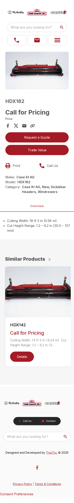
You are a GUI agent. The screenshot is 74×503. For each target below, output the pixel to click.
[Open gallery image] (37, 70)
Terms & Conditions (48, 484)
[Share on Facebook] (7, 125)
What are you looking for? (31, 27)
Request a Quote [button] (37, 137)
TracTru (51, 452)
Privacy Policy (22, 484)
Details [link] (22, 357)
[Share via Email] (24, 125)
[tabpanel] (37, 71)
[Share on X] (16, 125)
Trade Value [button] (37, 150)
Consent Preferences (16, 494)
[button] (16, 40)
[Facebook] (37, 468)
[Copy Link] (32, 125)
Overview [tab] (37, 206)
